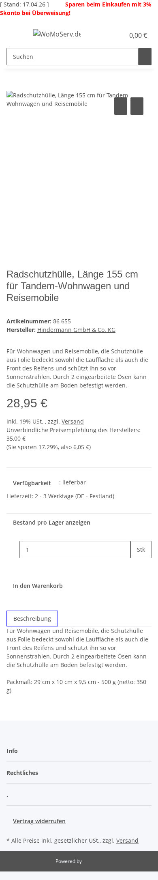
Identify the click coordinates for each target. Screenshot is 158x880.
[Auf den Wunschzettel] (136, 106)
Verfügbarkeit (32, 483)
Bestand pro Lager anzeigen (51, 522)
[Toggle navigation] (16, 35)
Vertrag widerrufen (39, 821)
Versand (73, 421)
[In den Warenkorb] (12, 86)
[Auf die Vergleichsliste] (120, 106)
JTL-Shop (92, 861)
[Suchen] (145, 56)
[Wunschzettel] (118, 35)
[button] (109, 35)
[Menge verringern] (12, 549)
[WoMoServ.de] (57, 34)
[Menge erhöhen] (136, 567)
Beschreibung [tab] (32, 618)
